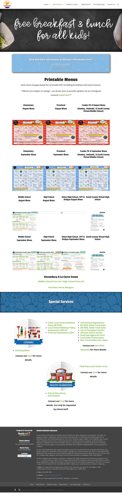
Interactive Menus (61, 66)
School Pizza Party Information (57, 394)
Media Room (86, 4)
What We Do (57, 4)
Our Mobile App (99, 4)
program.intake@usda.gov (52, 475)
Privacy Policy (59, 490)
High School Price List (73, 281)
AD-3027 (39, 460)
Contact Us (111, 4)
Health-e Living (71, 4)
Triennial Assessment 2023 (61, 332)
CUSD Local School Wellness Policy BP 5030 (61, 324)
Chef (30, 355)
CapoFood (64, 95)
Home (46, 4)
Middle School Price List (49, 281)
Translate (29, 457)
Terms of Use (50, 490)
